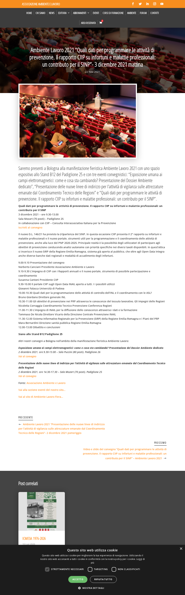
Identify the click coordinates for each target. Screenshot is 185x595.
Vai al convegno (27, 356)
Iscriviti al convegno (30, 227)
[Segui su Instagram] (155, 4)
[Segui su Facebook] (133, 4)
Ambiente (131, 13)
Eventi (96, 13)
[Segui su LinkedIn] (147, 4)
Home (29, 13)
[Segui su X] (140, 4)
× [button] (181, 548)
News (52, 13)
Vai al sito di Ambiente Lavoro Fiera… (40, 396)
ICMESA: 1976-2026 (34, 538)
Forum (143, 13)
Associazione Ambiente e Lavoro (46, 383)
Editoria (62, 13)
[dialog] (92, 570)
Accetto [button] (77, 579)
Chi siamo (40, 13)
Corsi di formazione (113, 13)
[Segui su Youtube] (162, 4)
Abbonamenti (79, 13)
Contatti (154, 13)
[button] (92, 588)
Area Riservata (88, 23)
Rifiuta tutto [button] (103, 579)
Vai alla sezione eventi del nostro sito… (41, 390)
